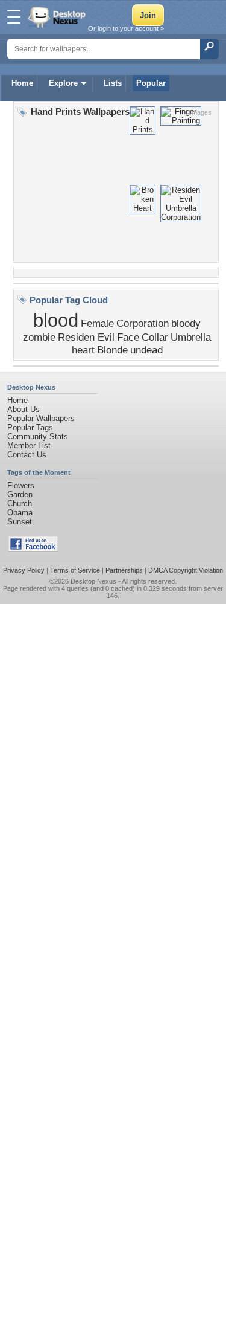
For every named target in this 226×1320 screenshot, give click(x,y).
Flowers (20, 485)
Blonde (112, 350)
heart (83, 350)
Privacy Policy (24, 570)
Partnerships (124, 570)
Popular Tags (30, 427)
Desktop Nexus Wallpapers (58, 17)
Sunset (19, 521)
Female (97, 323)
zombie (39, 337)
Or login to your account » (126, 28)
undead (146, 350)
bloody (186, 323)
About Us (23, 409)
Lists (113, 83)
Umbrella (191, 337)
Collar (155, 337)
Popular (151, 83)
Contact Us (26, 454)
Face (128, 337)
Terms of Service (75, 570)
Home (22, 83)
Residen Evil (86, 337)
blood (55, 320)
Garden (20, 494)
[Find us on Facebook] (33, 548)
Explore (63, 83)
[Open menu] (13, 17)
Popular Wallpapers (41, 418)
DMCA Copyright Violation (185, 570)
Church (19, 503)
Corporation (142, 323)
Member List (29, 445)
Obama (20, 512)
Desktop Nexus (93, 581)
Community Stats (37, 436)
